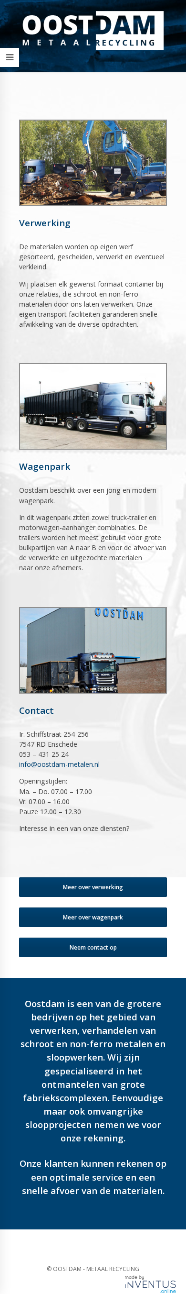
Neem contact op (93, 947)
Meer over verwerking (93, 887)
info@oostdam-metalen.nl (59, 764)
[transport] (93, 406)
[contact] (93, 650)
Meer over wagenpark (93, 917)
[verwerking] (93, 163)
